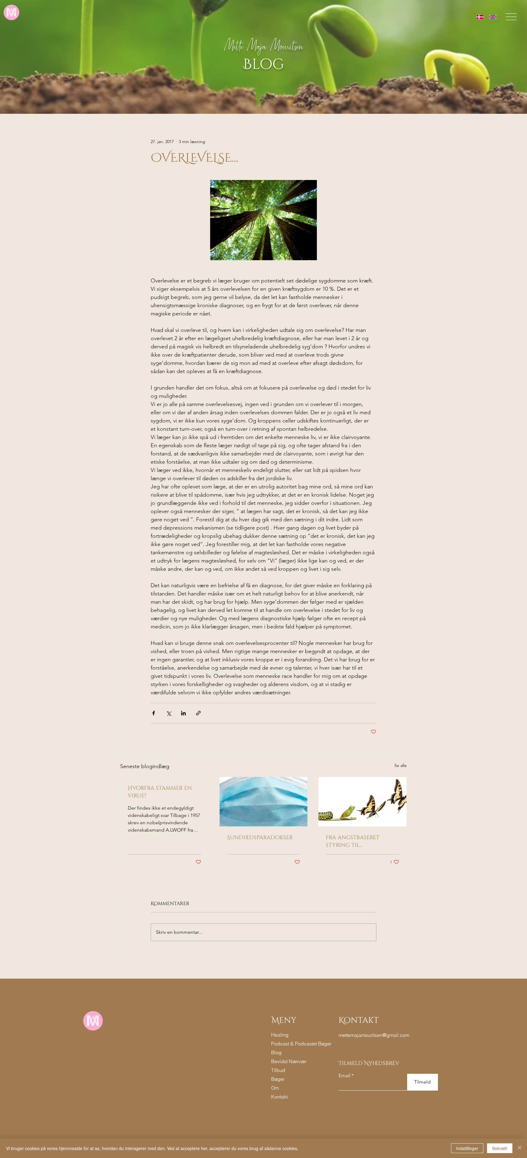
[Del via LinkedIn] (183, 713)
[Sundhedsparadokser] (264, 801)
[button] (511, 16)
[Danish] (480, 17)
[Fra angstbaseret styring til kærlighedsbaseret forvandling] (362, 801)
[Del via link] (198, 713)
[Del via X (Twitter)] (168, 713)
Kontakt (279, 1097)
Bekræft (499, 1148)
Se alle (400, 765)
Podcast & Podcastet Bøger (290, 1044)
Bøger (278, 1079)
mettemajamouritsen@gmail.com (374, 1035)
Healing (280, 1035)
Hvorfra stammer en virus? (160, 792)
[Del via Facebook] (153, 713)
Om (275, 1088)
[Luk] (519, 1148)
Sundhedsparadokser (260, 837)
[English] (493, 17)
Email (344, 1075)
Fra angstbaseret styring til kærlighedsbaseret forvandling (354, 841)
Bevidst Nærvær (289, 1061)
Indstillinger (467, 1148)
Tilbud (278, 1070)
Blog (276, 1052)
